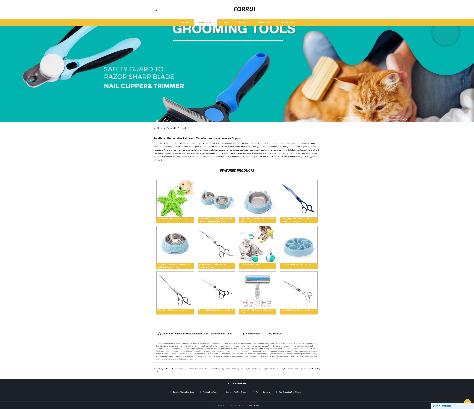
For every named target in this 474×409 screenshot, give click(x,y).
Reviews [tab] (277, 333)
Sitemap (256, 405)
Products (205, 22)
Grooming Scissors (239, 369)
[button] (156, 10)
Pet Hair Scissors (263, 392)
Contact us (263, 22)
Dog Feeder (189, 369)
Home (185, 22)
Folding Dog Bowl (210, 392)
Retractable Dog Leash (220, 369)
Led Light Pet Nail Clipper (236, 392)
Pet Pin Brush (177, 369)
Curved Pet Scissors (256, 369)
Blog (242, 22)
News (225, 22)
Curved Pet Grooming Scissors (297, 369)
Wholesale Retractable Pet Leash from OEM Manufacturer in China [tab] (197, 333)
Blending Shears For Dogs (183, 392)
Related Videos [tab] (253, 333)
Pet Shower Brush (202, 369)
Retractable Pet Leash (176, 128)
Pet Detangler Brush (162, 369)
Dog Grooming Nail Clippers (290, 392)
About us (286, 22)
